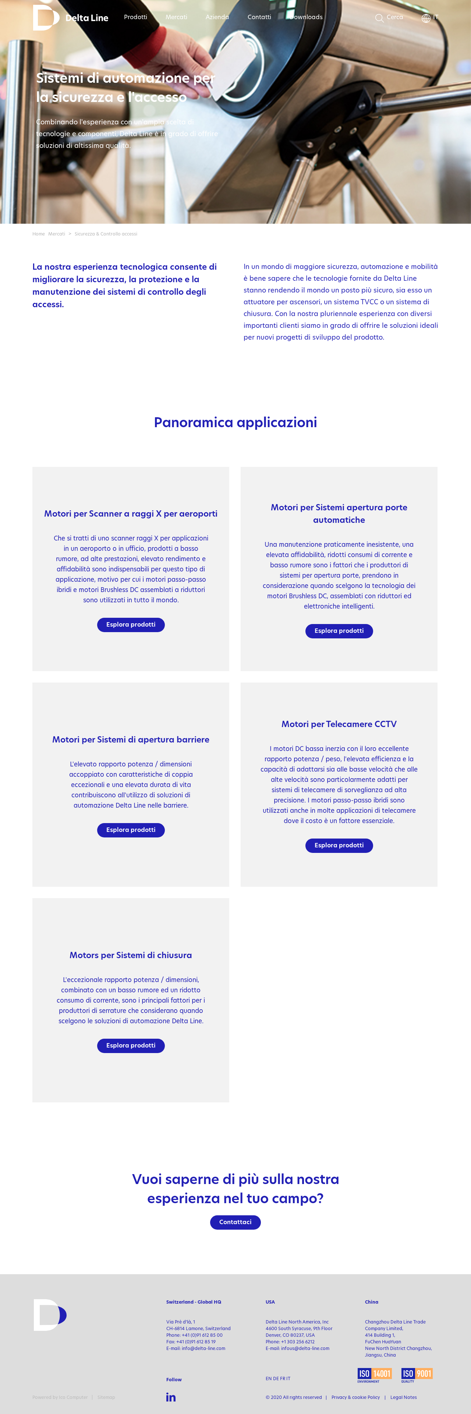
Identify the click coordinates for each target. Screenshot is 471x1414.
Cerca (395, 18)
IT (436, 18)
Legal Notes (403, 1398)
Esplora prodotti (131, 625)
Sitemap (106, 1398)
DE (276, 1379)
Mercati (176, 18)
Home (38, 234)
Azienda (217, 18)
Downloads (306, 18)
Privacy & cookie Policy (356, 1398)
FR (282, 1379)
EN (269, 1379)
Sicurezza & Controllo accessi (106, 234)
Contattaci (235, 1223)
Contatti (259, 18)
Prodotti (135, 18)
